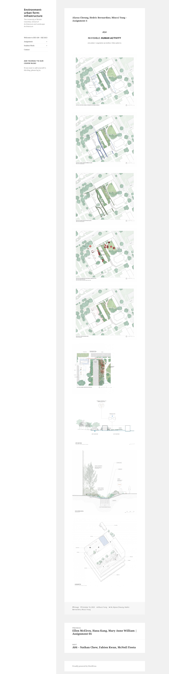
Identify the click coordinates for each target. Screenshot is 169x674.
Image (76, 607)
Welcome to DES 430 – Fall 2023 (35, 38)
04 (111, 607)
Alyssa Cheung (118, 607)
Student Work (29, 46)
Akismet (13, 672)
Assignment (28, 42)
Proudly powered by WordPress (84, 666)
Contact (27, 50)
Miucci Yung (102, 607)
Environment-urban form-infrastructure (33, 13)
